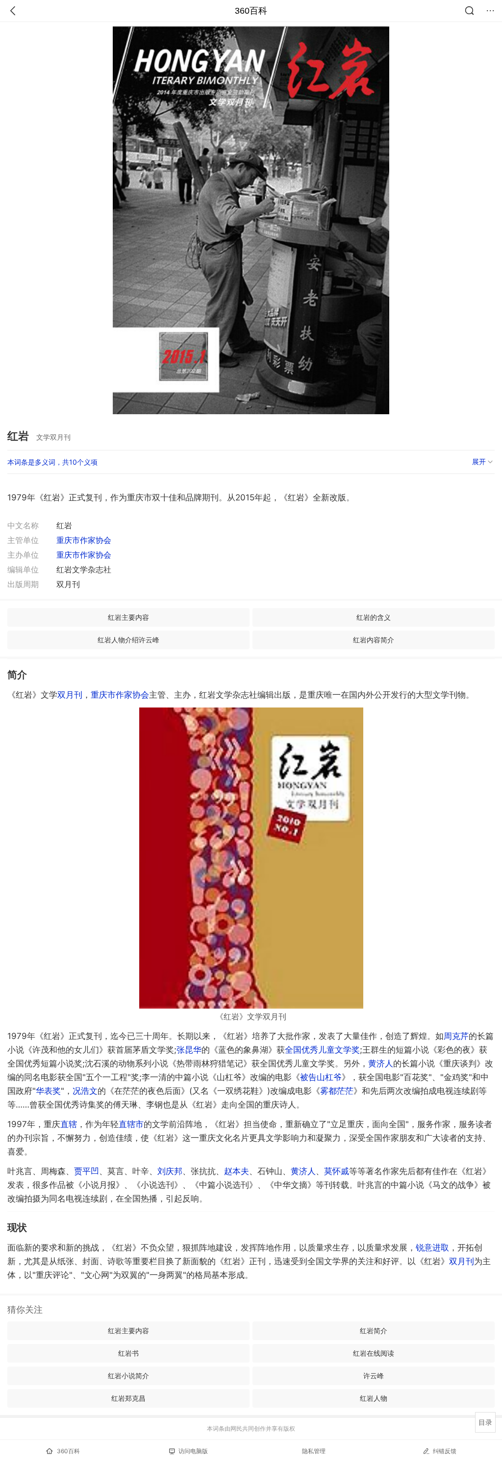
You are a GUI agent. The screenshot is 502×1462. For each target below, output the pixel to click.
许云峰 (373, 1375)
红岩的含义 (373, 617)
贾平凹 (86, 1171)
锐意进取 (432, 1247)
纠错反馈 (444, 1451)
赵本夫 (236, 1171)
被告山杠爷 (321, 1077)
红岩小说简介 (128, 1375)
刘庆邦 (169, 1171)
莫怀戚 (336, 1171)
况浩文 (85, 1091)
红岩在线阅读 (373, 1353)
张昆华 (188, 1050)
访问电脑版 (193, 1451)
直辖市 (131, 1124)
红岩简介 (373, 1330)
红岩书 (128, 1353)
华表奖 (48, 1091)
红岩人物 (373, 1398)
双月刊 (69, 695)
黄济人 (380, 1063)
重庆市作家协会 (83, 540)
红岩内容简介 (373, 640)
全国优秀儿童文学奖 (322, 1050)
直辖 (68, 1124)
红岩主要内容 (128, 617)
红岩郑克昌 (128, 1398)
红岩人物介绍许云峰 (128, 640)
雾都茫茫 (336, 1091)
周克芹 (456, 1036)
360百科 (251, 11)
